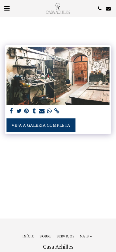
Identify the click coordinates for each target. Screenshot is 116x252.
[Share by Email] (42, 111)
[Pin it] (26, 111)
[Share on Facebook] (11, 111)
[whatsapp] (49, 111)
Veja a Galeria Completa (40, 125)
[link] (57, 111)
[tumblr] (34, 111)
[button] (7, 8)
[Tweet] (19, 111)
